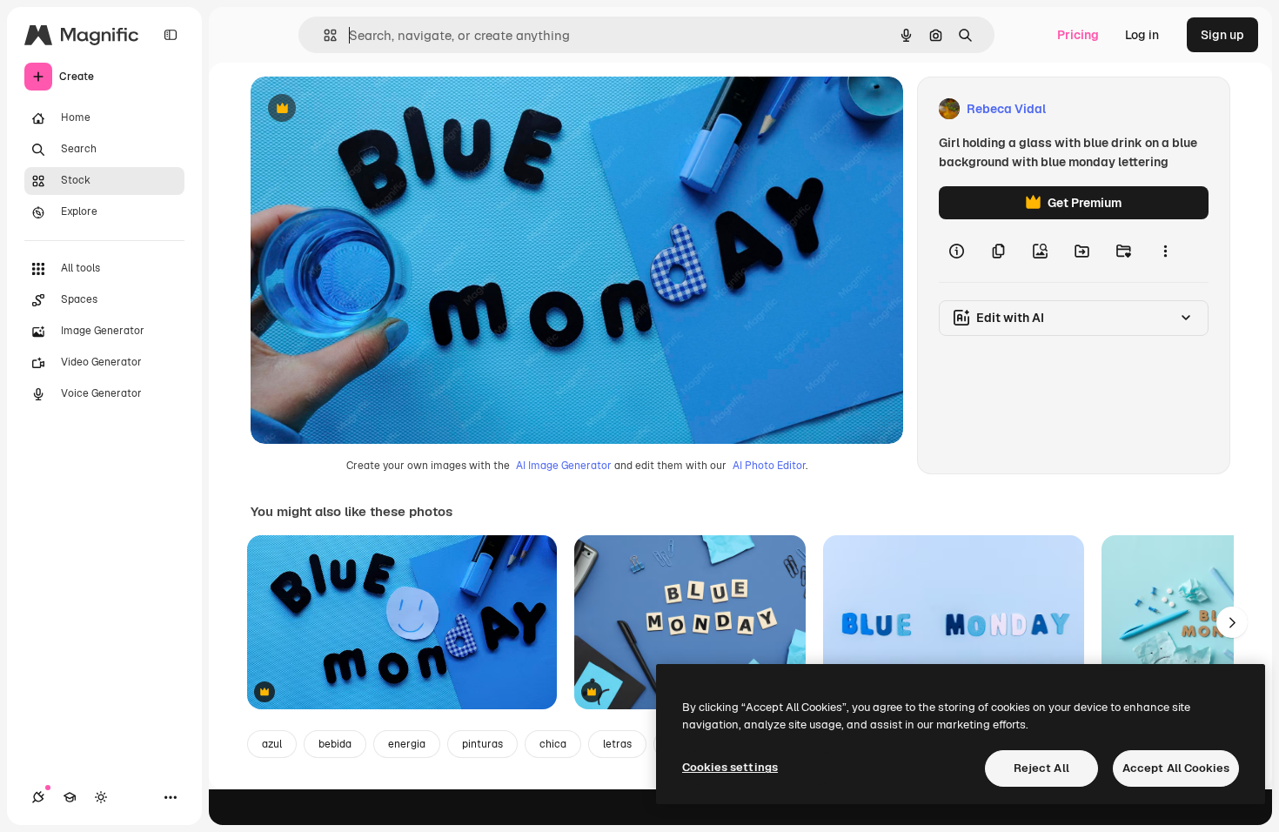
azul (272, 744)
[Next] (1232, 622)
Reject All (1041, 768)
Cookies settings (730, 767)
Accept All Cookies (1175, 768)
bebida (335, 744)
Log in (1142, 35)
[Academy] (70, 797)
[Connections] (38, 797)
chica (552, 744)
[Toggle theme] (101, 797)
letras (617, 744)
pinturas (482, 744)
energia (406, 744)
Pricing (1078, 35)
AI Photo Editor (769, 466)
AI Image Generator (564, 466)
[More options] (1165, 250)
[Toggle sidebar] (170, 35)
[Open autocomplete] (323, 35)
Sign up (1222, 35)
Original (362, 109)
